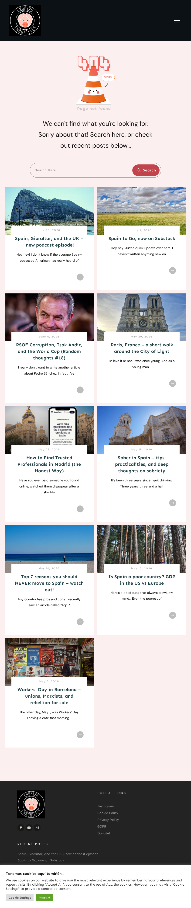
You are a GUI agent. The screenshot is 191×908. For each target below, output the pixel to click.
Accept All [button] (45, 897)
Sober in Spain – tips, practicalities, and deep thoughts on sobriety (141, 464)
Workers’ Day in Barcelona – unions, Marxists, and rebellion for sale (49, 696)
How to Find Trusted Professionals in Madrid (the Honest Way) (49, 464)
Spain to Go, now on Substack (142, 238)
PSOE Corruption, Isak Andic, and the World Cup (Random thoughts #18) (49, 351)
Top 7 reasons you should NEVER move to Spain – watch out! (49, 583)
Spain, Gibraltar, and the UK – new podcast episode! (58, 854)
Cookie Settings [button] (20, 897)
